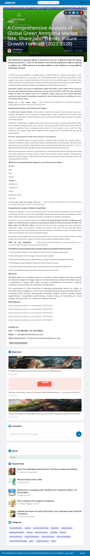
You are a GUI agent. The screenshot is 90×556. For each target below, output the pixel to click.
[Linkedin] (77, 12)
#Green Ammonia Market (18, 343)
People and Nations (32, 537)
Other (11, 21)
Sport (31, 541)
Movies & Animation (17, 532)
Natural (63, 532)
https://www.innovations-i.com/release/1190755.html (30, 313)
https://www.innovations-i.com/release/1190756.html (30, 309)
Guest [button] (84, 2)
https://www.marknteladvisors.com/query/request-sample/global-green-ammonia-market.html (44, 103)
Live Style (53, 532)
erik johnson (17, 50)
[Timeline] (66, 12)
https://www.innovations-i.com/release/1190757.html (30, 305)
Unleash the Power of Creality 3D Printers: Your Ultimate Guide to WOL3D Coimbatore (49, 512)
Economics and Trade (40, 528)
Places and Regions (63, 537)
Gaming (29, 532)
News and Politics (16, 537)
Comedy (28, 528)
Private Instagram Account (29, 504)
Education (54, 528)
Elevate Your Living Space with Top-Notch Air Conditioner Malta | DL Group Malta (47, 491)
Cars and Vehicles (16, 528)
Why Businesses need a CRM (29, 479)
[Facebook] (69, 12)
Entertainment (66, 528)
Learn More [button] (69, 553)
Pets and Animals (48, 537)
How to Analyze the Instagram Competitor (35, 501)
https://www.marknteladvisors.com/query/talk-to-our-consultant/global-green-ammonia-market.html (44, 243)
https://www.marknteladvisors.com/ (44, 338)
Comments (68, 51)
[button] (48, 2)
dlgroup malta (24, 495)
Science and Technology (18, 541)
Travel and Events (42, 541)
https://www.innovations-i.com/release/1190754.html (30, 316)
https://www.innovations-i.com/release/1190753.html (30, 320)
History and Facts (41, 532)
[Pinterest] (81, 12)
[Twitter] (73, 12)
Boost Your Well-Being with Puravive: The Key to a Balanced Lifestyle (47, 469)
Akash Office (24, 482)
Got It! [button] (82, 553)
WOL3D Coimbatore (26, 516)
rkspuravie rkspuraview (28, 472)
